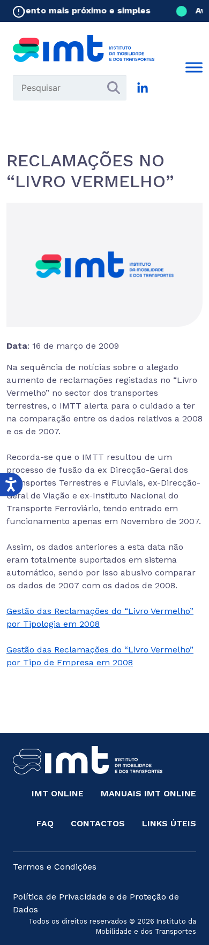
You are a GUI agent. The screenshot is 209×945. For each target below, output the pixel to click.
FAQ (45, 823)
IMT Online (58, 793)
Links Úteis (169, 823)
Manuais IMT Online (148, 793)
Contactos (98, 823)
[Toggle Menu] (194, 68)
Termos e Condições (54, 867)
